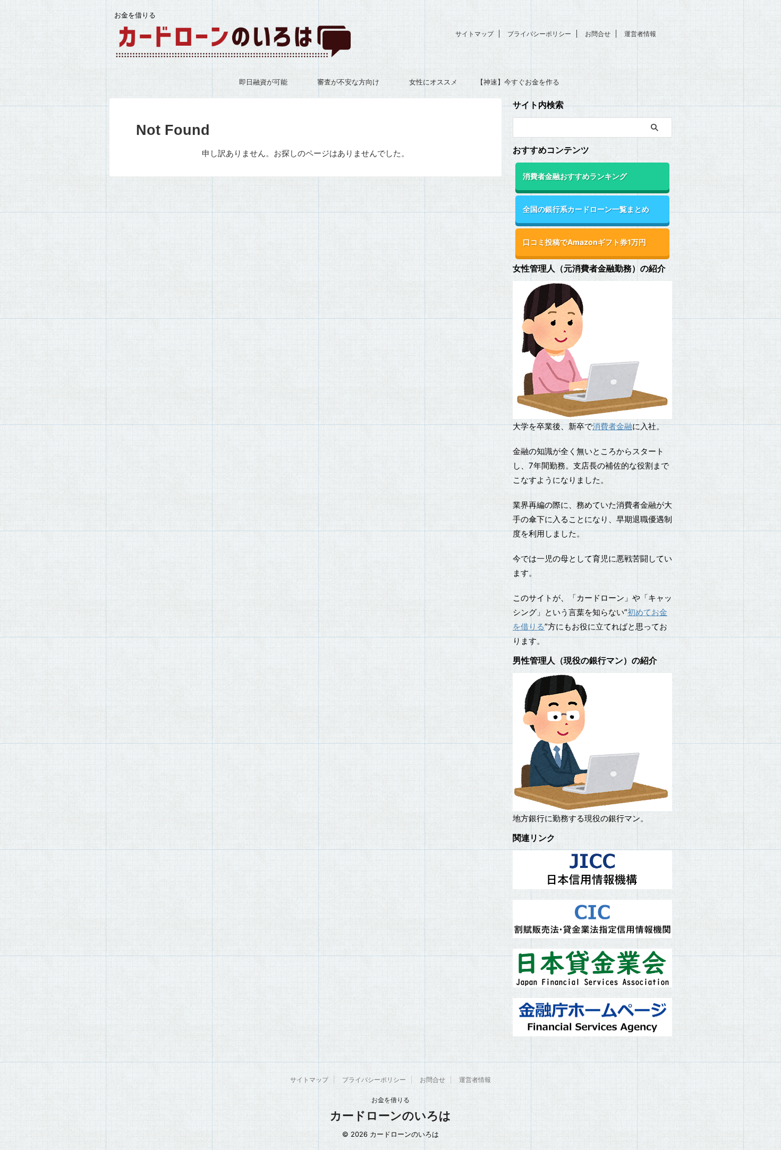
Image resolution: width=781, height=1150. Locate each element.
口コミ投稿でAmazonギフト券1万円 (584, 241)
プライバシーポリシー (539, 34)
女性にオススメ (433, 82)
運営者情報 (640, 34)
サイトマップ (474, 34)
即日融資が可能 (263, 82)
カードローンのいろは (390, 1115)
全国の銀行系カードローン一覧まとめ (586, 209)
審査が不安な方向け (348, 82)
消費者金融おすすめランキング (575, 176)
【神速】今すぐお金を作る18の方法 (518, 85)
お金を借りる (390, 1100)
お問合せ (597, 34)
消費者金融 (612, 426)
